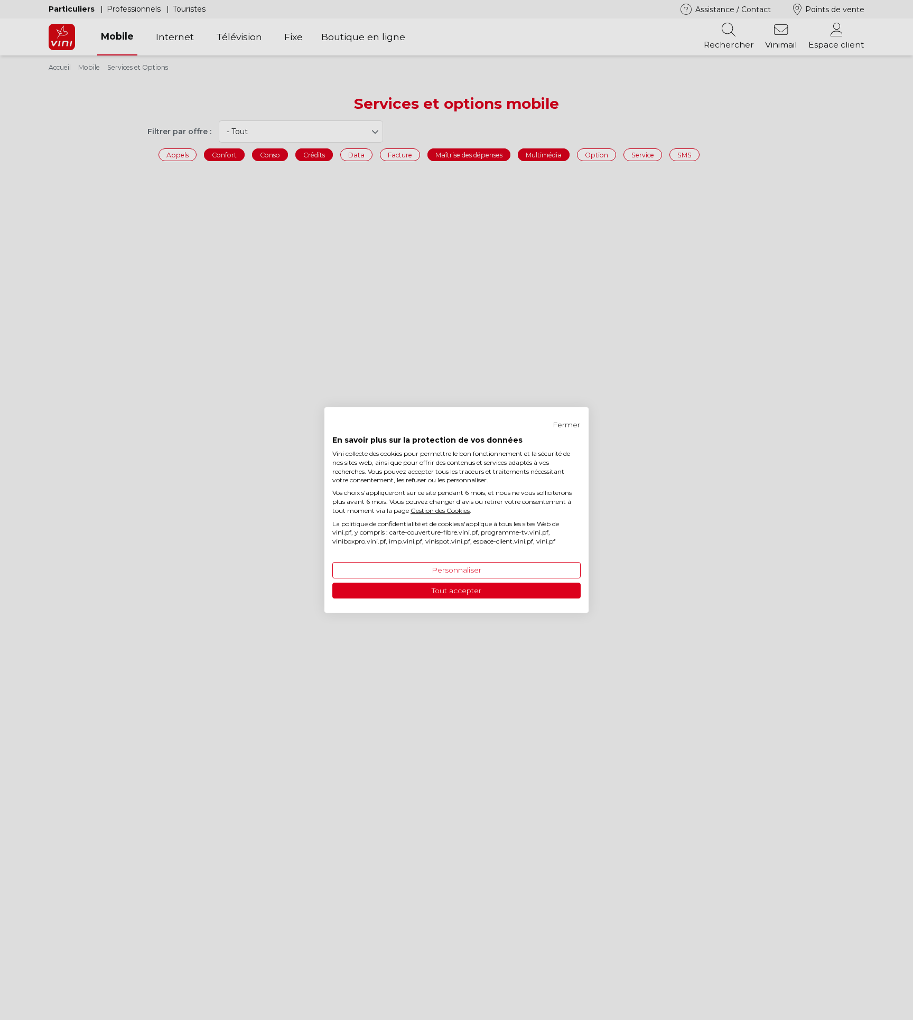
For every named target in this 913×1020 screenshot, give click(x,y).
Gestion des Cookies (440, 510)
